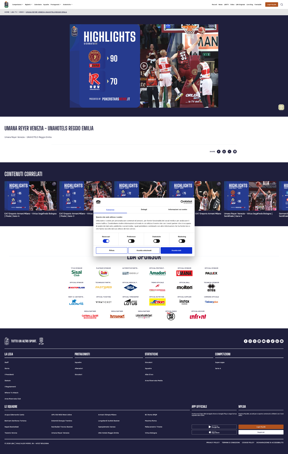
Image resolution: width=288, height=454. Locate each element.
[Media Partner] (90, 316)
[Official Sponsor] (184, 273)
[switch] (131, 241)
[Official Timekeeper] (130, 302)
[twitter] (229, 151)
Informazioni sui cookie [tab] (177, 209)
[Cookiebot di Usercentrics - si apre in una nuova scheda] (182, 202)
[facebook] (218, 151)
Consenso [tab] (110, 210)
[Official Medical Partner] (130, 288)
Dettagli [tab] (144, 209)
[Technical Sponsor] (211, 288)
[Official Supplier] (184, 302)
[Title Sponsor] (76, 273)
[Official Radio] (171, 316)
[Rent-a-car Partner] (76, 302)
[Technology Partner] (103, 288)
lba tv (14, 12)
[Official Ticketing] (103, 302)
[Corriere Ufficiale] (211, 302)
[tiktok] (272, 341)
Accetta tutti (176, 250)
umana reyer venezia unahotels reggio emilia (46, 12)
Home (6, 12)
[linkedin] (235, 151)
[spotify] (282, 341)
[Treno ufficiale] (157, 288)
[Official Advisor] (198, 316)
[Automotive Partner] (130, 273)
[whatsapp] (224, 151)
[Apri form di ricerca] (282, 4)
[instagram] (250, 341)
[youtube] (264, 341)
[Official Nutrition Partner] (157, 302)
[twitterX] (268, 341)
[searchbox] (144, 3)
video (21, 12)
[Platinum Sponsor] (103, 273)
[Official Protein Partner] (157, 273)
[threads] (254, 341)
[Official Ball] (184, 288)
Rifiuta (111, 250)
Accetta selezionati (144, 250)
